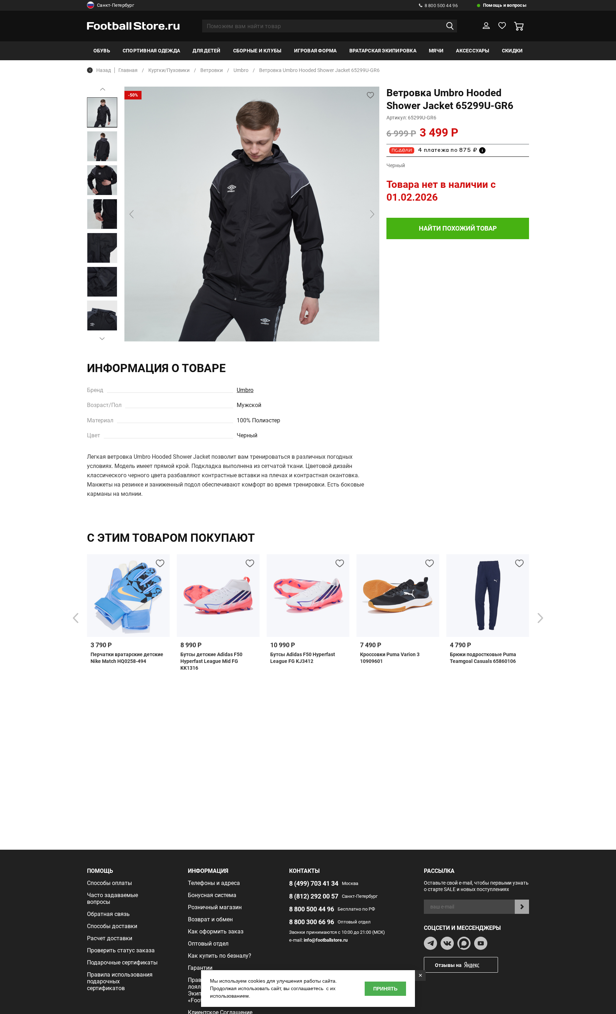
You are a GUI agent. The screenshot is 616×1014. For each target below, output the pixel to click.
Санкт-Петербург (115, 5)
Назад (103, 70)
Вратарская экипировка (382, 50)
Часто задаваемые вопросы (112, 898)
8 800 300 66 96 (311, 922)
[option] (102, 112)
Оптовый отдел (208, 943)
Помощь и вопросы (505, 5)
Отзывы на (448, 965)
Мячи (436, 50)
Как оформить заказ (215, 931)
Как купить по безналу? (219, 955)
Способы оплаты (109, 883)
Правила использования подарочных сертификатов (120, 981)
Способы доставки (112, 926)
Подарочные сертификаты (122, 962)
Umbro (245, 390)
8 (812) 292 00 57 (313, 896)
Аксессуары (472, 50)
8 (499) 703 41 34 (313, 883)
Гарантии (200, 967)
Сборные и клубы (257, 50)
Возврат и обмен (210, 919)
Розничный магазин (215, 907)
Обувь (101, 50)
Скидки (512, 50)
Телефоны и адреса (214, 883)
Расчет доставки (109, 938)
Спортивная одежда (151, 50)
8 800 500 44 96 (441, 5)
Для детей (206, 50)
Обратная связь (108, 914)
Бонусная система (212, 895)
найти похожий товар (458, 228)
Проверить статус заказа (121, 950)
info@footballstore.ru (326, 940)
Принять (385, 989)
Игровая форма (315, 50)
